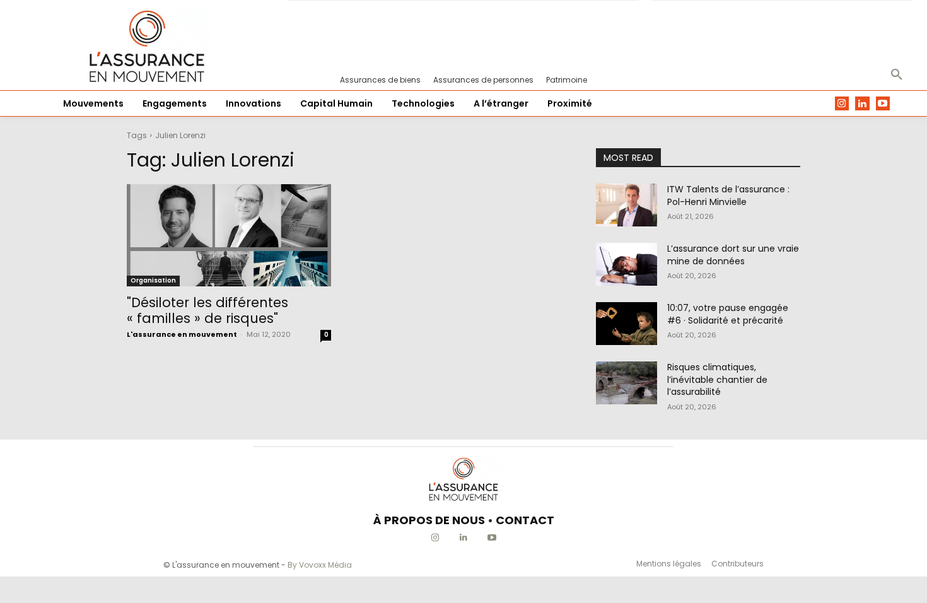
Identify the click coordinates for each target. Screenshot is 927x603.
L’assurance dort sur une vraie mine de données (733, 254)
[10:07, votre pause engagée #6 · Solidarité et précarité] (626, 323)
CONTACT (525, 520)
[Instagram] (842, 104)
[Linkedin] (862, 104)
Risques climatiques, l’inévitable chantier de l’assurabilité (717, 379)
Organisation (153, 280)
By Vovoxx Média (320, 564)
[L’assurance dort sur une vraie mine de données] (626, 264)
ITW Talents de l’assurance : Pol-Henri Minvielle (728, 195)
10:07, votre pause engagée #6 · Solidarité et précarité (727, 314)
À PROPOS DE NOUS (429, 520)
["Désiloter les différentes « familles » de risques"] (229, 235)
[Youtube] (883, 104)
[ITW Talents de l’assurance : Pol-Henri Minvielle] (626, 205)
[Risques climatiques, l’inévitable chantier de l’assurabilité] (626, 382)
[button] (897, 75)
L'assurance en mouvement (182, 334)
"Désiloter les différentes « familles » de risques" (207, 310)
